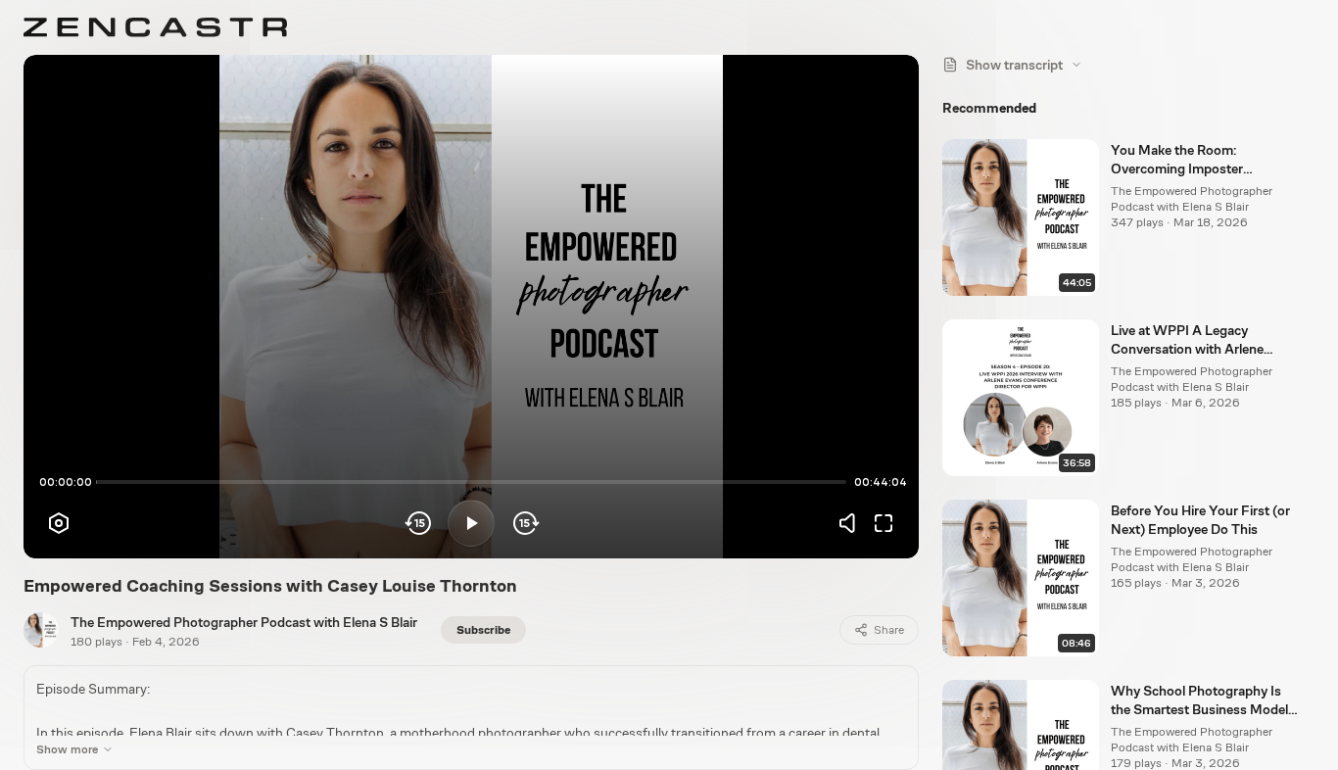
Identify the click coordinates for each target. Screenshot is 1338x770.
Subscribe (483, 630)
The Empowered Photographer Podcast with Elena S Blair (244, 622)
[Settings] (58, 523)
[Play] (471, 523)
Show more (67, 749)
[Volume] (852, 523)
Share (889, 630)
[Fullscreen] (883, 523)
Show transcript (1014, 64)
